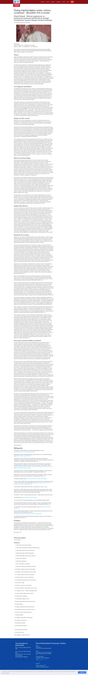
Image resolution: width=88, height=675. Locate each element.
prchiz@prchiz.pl (39, 660)
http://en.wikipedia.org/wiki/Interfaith (29, 497)
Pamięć (47, 1)
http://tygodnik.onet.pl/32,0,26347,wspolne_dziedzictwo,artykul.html (27, 513)
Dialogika (58, 1)
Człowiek (42, 1)
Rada (68, 1)
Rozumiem (82, 672)
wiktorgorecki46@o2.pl (43, 659)
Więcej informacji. (5, 673)
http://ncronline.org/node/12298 (24, 455)
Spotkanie (53, 1)
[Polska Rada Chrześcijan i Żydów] (16, 4)
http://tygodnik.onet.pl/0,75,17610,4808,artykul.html (24, 451)
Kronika (63, 1)
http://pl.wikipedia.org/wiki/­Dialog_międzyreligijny (37, 478)
